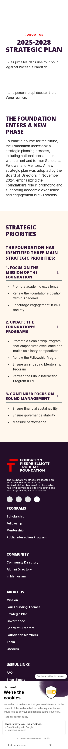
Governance (16, 621)
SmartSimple (16, 680)
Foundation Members (22, 635)
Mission (12, 600)
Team (11, 642)
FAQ (10, 673)
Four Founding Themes (23, 607)
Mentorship (15, 530)
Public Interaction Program (26, 537)
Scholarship (15, 516)
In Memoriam (16, 576)
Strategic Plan (17, 614)
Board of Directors (21, 628)
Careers (13, 649)
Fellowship (14, 523)
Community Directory (22, 562)
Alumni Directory (19, 569)
